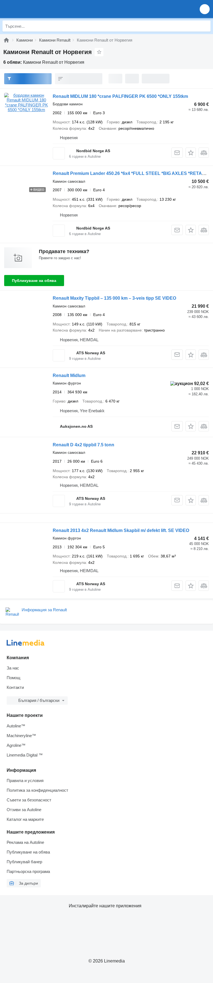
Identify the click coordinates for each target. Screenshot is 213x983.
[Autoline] (6, 40)
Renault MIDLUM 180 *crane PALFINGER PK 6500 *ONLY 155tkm (120, 96)
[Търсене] (205, 26)
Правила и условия (25, 780)
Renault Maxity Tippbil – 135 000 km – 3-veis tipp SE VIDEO (114, 298)
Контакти (15, 687)
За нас (13, 668)
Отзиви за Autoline (24, 809)
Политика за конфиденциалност (37, 790)
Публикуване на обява (34, 280)
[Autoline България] (36, 9)
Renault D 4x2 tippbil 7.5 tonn (83, 444)
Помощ (13, 677)
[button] (204, 9)
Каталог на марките (25, 819)
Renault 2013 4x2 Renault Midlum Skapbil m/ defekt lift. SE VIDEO (121, 530)
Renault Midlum (69, 375)
